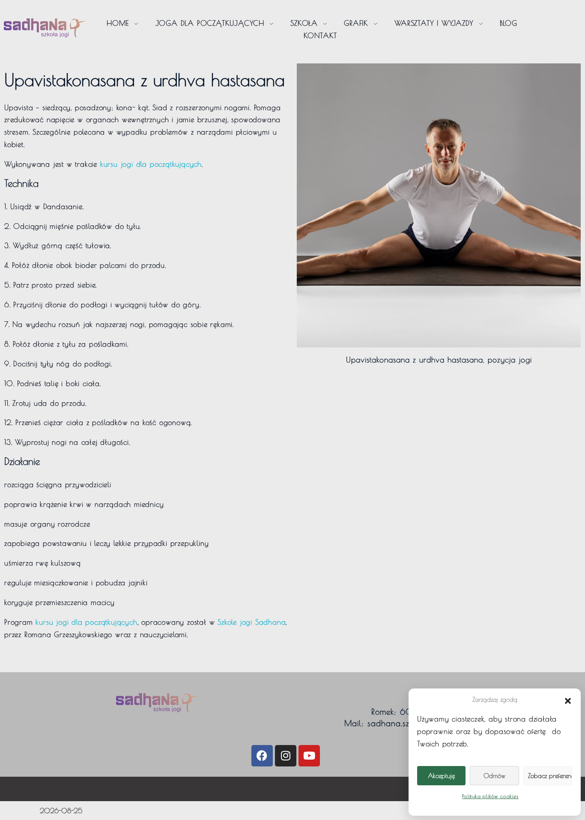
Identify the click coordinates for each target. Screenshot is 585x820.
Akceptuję (441, 775)
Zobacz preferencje (550, 775)
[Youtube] (309, 755)
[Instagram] (285, 755)
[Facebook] (262, 755)
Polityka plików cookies (490, 796)
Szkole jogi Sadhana (252, 622)
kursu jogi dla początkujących (151, 164)
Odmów (494, 775)
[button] (568, 699)
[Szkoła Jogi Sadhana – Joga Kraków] (45, 28)
